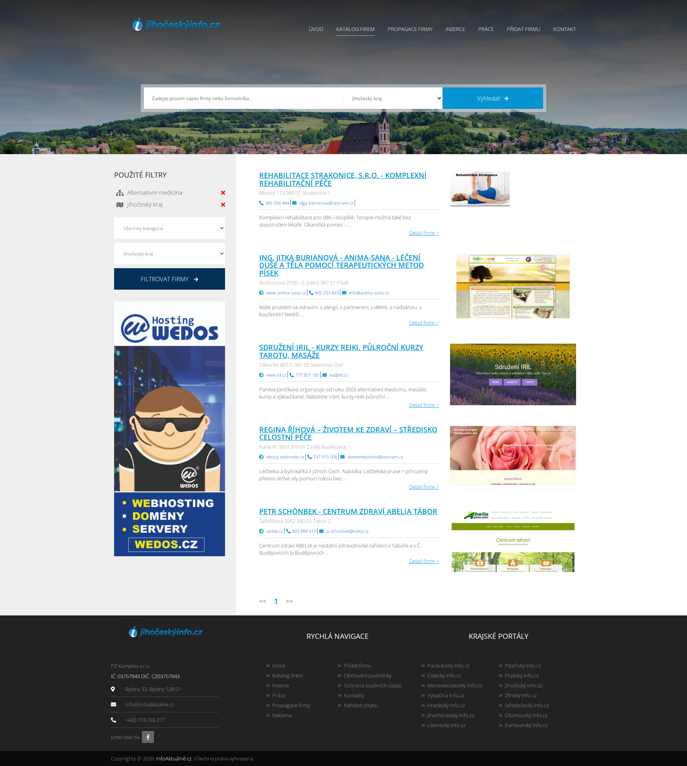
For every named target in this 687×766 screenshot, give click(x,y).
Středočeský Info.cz (527, 705)
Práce (486, 29)
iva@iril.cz (339, 375)
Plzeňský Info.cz (523, 665)
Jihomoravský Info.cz (450, 715)
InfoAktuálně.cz (174, 758)
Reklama (282, 715)
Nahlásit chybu (361, 705)
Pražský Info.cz (522, 675)
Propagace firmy (410, 29)
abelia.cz (274, 531)
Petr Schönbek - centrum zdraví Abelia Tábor (348, 511)
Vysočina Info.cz (445, 695)
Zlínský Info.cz (521, 695)
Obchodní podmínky (368, 675)
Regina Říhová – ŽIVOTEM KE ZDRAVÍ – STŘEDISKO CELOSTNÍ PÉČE (348, 433)
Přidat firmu (523, 29)
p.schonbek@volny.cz (347, 531)
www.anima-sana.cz (286, 293)
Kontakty (354, 695)
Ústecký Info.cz (444, 675)
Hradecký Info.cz (446, 705)
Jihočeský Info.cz (523, 685)
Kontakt (564, 29)
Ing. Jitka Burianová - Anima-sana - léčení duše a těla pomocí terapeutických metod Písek (341, 265)
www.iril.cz (276, 375)
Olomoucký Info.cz (526, 715)
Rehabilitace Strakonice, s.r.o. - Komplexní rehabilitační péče (343, 179)
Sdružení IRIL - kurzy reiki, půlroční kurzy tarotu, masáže (341, 351)
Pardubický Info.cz (448, 665)
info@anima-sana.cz (369, 293)
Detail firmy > (424, 232)
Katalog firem (355, 29)
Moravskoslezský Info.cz (454, 685)
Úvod (316, 29)
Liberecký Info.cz (446, 725)
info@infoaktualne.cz (149, 704)
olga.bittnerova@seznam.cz (326, 203)
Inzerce (455, 29)
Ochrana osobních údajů (373, 685)
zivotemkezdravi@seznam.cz (375, 457)
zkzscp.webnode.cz (285, 457)
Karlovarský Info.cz (526, 725)
